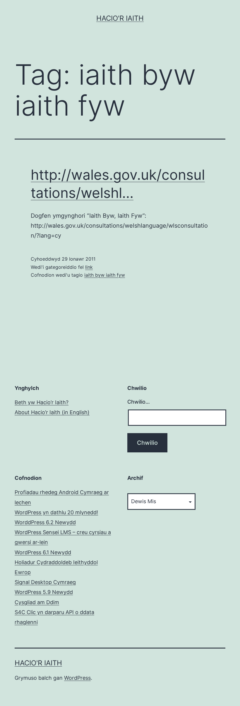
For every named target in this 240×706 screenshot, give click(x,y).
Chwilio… (138, 402)
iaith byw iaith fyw (104, 275)
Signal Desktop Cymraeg (45, 582)
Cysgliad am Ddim (37, 602)
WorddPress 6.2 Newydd (45, 522)
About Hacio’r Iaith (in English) (52, 412)
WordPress (77, 678)
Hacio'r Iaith (120, 18)
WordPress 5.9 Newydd (44, 592)
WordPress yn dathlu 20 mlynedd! (56, 512)
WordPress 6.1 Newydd (43, 552)
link (89, 267)
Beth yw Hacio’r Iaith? (41, 402)
